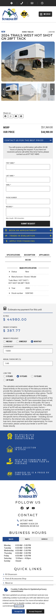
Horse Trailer (27, 32)
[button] (45, 14)
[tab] (13, 255)
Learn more (19, 606)
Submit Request (28, 224)
